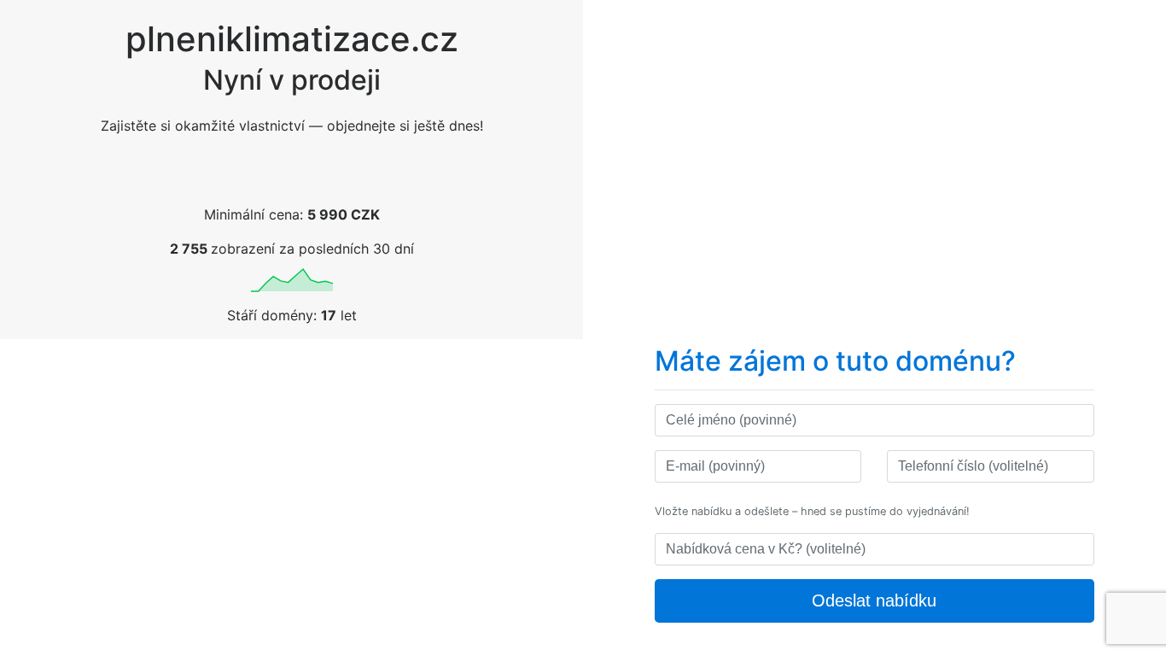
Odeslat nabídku (874, 600)
